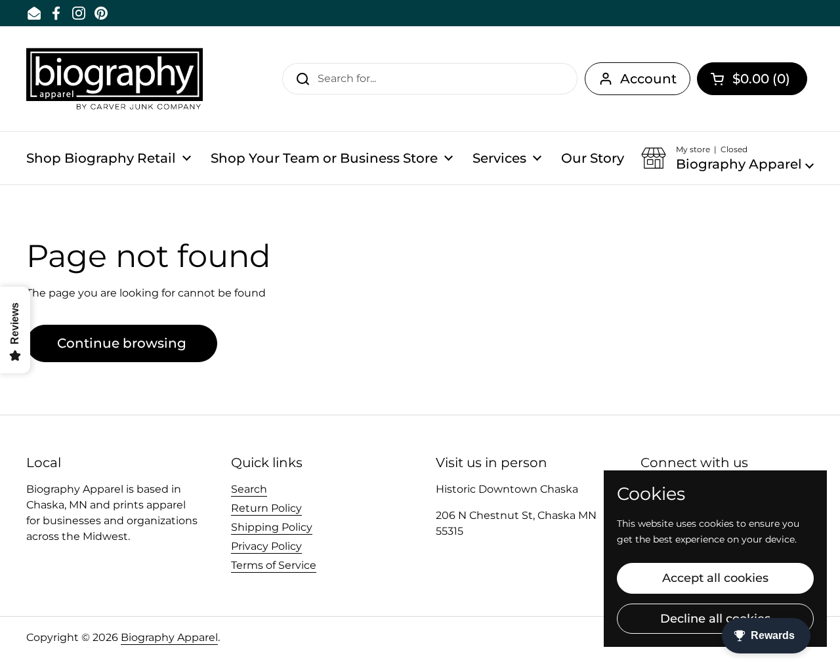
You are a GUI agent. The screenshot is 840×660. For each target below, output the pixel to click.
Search (249, 489)
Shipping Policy (271, 527)
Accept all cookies (715, 578)
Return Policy (266, 508)
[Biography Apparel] (114, 79)
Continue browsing (121, 343)
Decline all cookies (715, 618)
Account (648, 79)
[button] (752, 78)
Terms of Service (273, 565)
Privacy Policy (266, 546)
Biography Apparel (169, 637)
